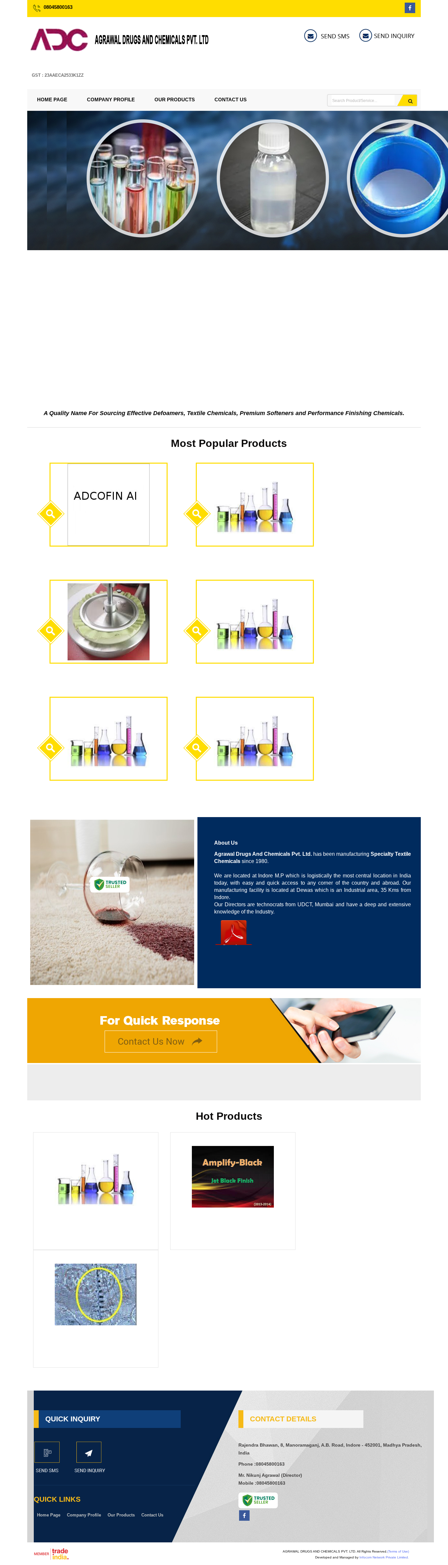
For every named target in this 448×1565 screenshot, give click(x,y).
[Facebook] (410, 11)
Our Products (174, 99)
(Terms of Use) (398, 1551)
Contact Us (230, 99)
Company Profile (111, 99)
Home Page (52, 99)
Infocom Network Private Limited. (384, 1557)
